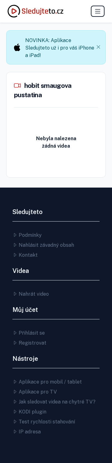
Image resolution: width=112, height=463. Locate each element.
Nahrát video (33, 294)
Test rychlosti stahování (46, 422)
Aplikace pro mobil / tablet (49, 382)
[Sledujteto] (35, 11)
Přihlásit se (31, 333)
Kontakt (27, 255)
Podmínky (29, 235)
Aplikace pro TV (37, 392)
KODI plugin (31, 412)
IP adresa (29, 432)
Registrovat (31, 343)
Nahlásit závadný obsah (45, 245)
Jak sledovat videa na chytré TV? (56, 402)
